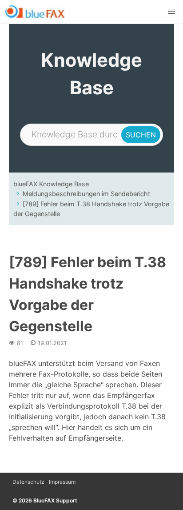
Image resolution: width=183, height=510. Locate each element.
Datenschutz (28, 481)
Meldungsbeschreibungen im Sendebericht (86, 193)
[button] (171, 11)
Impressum (62, 481)
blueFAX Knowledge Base (51, 184)
